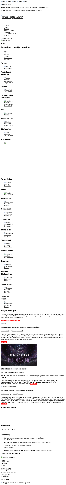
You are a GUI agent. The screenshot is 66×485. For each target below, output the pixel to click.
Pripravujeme (8, 58)
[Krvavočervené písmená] (9, 307)
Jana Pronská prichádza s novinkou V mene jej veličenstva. (17, 390)
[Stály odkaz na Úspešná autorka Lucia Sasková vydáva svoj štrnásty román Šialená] (3, 323)
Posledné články (5, 434)
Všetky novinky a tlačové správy (10, 320)
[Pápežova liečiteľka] (9, 293)
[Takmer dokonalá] (9, 247)
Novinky (6, 54)
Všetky (6, 51)
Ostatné (6, 56)
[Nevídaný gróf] (9, 268)
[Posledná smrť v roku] (9, 125)
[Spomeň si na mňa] (9, 215)
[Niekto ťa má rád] (9, 236)
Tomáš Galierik (5, 476)
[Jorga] (9, 115)
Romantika (7, 59)
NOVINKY (7, 32)
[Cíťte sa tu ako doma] (9, 257)
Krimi (5, 53)
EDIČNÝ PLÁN (12, 34)
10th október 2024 (5, 372)
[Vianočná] (9, 195)
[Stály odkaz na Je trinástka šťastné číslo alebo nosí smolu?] (19, 365)
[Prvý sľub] (9, 68)
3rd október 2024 (5, 394)
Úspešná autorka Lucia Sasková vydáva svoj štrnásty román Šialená (20, 327)
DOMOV (6, 25)
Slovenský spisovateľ (17, 331)
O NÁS (6, 27)
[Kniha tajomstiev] (9, 136)
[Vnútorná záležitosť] (9, 186)
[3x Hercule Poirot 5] (17, 175)
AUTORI (6, 29)
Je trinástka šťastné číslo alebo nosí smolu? (13, 369)
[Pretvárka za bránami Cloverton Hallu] (9, 106)
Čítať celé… (4, 342)
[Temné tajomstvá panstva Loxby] (9, 83)
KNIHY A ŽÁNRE (9, 30)
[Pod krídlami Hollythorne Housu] (9, 281)
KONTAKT (7, 35)
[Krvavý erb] (9, 91)
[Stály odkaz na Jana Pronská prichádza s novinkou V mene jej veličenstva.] (8, 387)
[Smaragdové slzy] (9, 205)
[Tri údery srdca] (9, 226)
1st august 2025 (5, 331)
